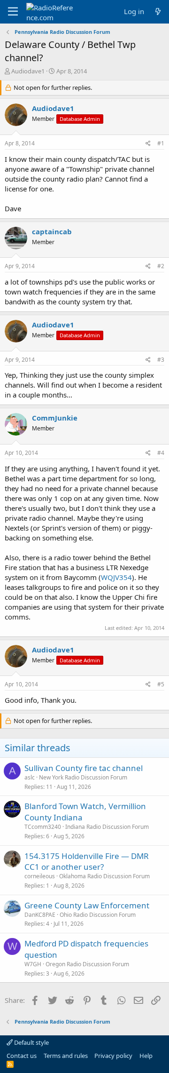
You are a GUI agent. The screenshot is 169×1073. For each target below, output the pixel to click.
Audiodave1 (28, 71)
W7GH (32, 964)
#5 (160, 684)
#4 (160, 453)
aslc (29, 777)
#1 (160, 143)
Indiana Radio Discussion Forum (107, 827)
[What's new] (158, 11)
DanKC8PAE (39, 915)
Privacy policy (113, 1055)
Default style (31, 1042)
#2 (160, 266)
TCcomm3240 (42, 827)
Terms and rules (66, 1055)
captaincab (52, 231)
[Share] (148, 143)
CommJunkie (54, 417)
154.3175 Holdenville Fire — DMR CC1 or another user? (86, 861)
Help (146, 1055)
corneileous (39, 876)
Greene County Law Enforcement (86, 905)
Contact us (22, 1055)
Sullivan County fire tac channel (83, 768)
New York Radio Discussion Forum (83, 777)
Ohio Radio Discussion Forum (98, 915)
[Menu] (13, 12)
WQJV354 (116, 577)
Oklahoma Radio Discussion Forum (104, 876)
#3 (160, 360)
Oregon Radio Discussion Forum (87, 964)
